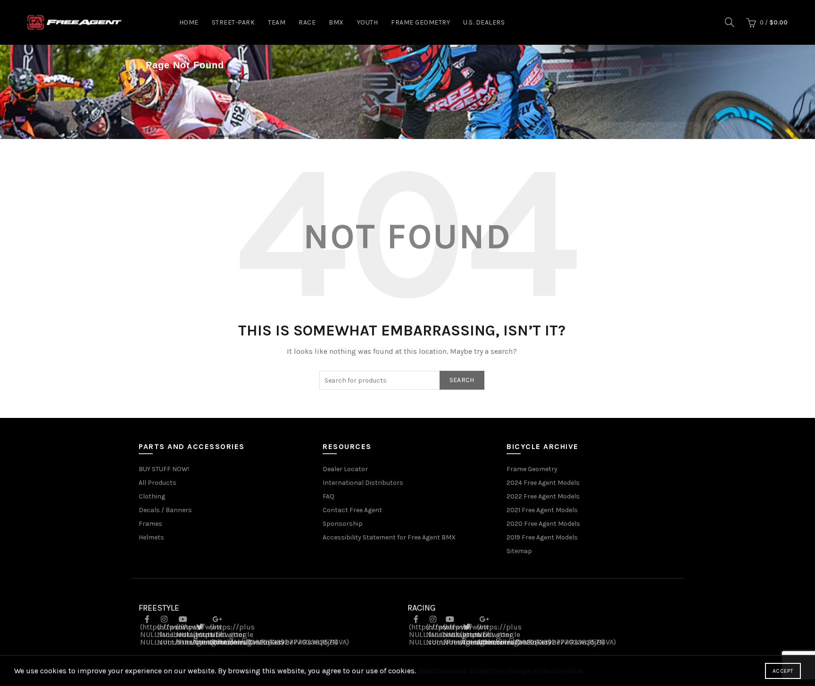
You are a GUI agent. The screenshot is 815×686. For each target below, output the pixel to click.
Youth (367, 22)
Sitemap (519, 551)
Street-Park (233, 22)
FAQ (328, 496)
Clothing (152, 496)
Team (276, 22)
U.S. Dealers (484, 22)
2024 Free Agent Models (543, 483)
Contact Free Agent (352, 510)
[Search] (729, 22)
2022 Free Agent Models (543, 496)
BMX (336, 22)
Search (461, 380)
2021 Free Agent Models (542, 510)
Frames (150, 524)
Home (189, 22)
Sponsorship (343, 524)
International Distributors (363, 483)
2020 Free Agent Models (543, 524)
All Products (157, 483)
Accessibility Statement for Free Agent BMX (389, 537)
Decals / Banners (165, 510)
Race (307, 22)
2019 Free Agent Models (542, 537)
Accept (783, 671)
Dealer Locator (345, 469)
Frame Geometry (420, 22)
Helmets (151, 537)
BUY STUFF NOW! (164, 469)
